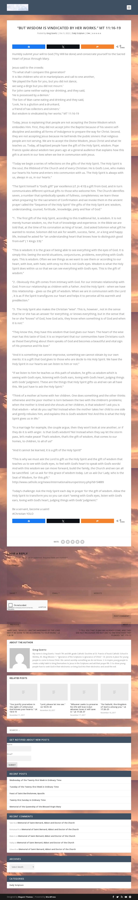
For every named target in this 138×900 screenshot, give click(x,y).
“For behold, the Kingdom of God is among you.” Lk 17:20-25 (113, 706)
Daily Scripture (78, 33)
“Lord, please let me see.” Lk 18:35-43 (52, 705)
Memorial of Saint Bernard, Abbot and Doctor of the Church (46, 822)
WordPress (51, 897)
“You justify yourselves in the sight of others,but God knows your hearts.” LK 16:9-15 (23, 708)
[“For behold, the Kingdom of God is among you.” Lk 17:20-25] (114, 692)
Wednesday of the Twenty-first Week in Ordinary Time (35, 780)
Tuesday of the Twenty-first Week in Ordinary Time (34, 786)
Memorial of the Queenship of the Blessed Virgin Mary (35, 806)
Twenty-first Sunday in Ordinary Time (28, 800)
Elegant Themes (25, 897)
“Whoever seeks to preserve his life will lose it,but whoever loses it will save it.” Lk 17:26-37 (84, 708)
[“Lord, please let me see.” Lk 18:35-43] (54, 692)
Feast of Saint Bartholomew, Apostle (27, 793)
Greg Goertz (51, 33)
